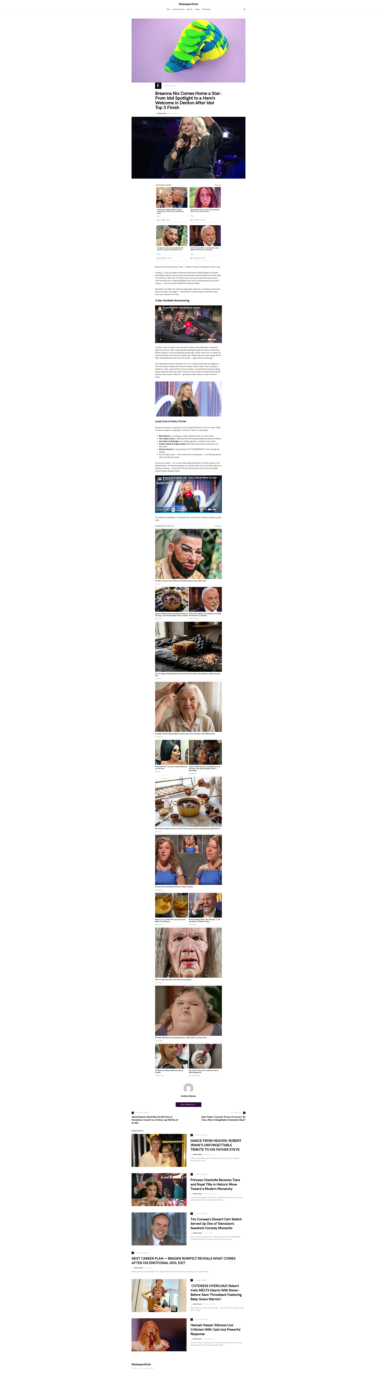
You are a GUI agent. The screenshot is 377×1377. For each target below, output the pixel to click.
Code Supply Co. (149, 1368)
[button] (188, 50)
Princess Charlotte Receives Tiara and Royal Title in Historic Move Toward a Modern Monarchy (215, 1184)
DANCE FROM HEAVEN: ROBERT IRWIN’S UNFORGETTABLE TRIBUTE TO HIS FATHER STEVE (215, 1145)
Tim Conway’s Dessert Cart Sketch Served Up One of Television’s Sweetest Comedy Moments (216, 1223)
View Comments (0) (187, 1104)
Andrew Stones (162, 113)
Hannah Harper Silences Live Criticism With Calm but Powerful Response (215, 1329)
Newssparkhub (188, 4)
